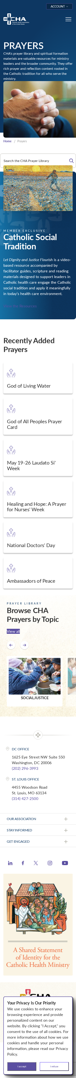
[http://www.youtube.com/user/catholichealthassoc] (65, 863)
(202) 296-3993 (25, 768)
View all (13, 631)
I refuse (54, 1066)
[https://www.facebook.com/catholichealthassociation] (23, 863)
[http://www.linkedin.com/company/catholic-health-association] (10, 863)
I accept (22, 1066)
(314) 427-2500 (25, 798)
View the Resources (20, 305)
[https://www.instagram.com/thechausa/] (50, 864)
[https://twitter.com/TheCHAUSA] (36, 863)
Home (7, 141)
